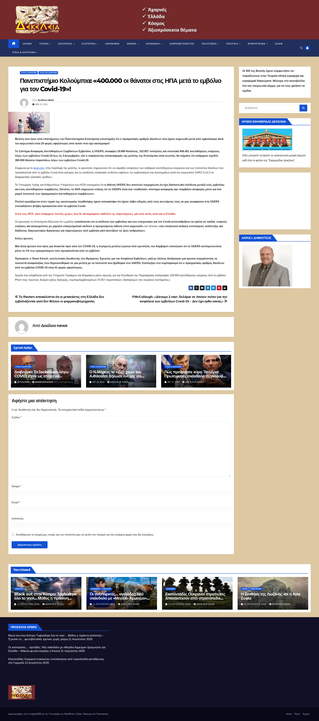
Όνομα (16, 486)
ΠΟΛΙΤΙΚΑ (232, 43)
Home (289, 714)
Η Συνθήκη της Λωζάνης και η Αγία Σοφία (270, 596)
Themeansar (102, 714)
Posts (297, 714)
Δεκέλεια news (46, 100)
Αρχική (306, 714)
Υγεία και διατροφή (48, 73)
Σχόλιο (16, 417)
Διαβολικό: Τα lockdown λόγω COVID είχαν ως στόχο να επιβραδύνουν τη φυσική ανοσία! (43, 376)
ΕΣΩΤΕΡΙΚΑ (65, 43)
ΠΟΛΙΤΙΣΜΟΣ (210, 43)
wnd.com (38, 168)
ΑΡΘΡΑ (245, 589)
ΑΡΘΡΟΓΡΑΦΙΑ (257, 43)
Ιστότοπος (18, 518)
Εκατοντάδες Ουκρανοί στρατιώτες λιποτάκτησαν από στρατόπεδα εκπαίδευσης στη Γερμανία (195, 598)
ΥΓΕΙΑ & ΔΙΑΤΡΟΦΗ (24, 52)
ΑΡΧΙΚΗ (27, 43)
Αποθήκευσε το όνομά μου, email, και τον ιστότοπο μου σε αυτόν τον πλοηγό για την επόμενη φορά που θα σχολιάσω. (85, 534)
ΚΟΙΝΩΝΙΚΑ (153, 43)
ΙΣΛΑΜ (279, 43)
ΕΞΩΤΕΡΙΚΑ (89, 43)
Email (16, 502)
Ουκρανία (170, 589)
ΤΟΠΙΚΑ (44, 43)
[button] (301, 48)
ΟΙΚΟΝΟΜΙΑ (112, 43)
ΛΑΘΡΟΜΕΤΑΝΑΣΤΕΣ (181, 43)
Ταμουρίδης (256, 589)
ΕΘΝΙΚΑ (132, 43)
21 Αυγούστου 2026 (28, 604)
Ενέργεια (19, 589)
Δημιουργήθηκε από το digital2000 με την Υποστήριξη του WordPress (42, 714)
